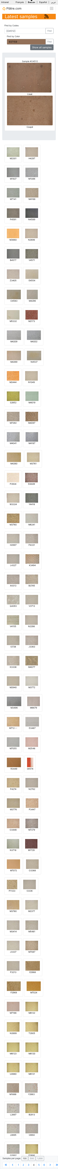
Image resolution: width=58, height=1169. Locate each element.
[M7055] (13, 742)
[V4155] (13, 620)
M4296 (32, 301)
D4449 (31, 484)
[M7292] (13, 416)
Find (49, 31)
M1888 (13, 1094)
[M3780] (13, 904)
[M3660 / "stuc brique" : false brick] (13, 233)
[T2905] (31, 1026)
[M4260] (14, 457)
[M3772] (31, 681)
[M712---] (13, 721)
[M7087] (31, 945)
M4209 (13, 341)
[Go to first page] (6, 1165)
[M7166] (13, 1006)
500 (32, 1158)
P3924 (13, 484)
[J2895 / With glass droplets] (13, 1128)
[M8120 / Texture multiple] (31, 1047)
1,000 (40, 1158)
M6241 (31, 524)
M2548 (31, 748)
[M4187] (32, 436)
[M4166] (31, 192)
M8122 (32, 1013)
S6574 (30, 768)
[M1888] (13, 1087)
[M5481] (31, 925)
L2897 (13, 1114)
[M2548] (31, 742)
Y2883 (31, 1094)
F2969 (14, 992)
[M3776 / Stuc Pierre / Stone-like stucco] (13, 803)
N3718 (13, 850)
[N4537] (34, 355)
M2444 (13, 382)
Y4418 (32, 504)
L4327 (13, 565)
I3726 (13, 646)
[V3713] (31, 599)
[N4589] (31, 213)
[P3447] (32, 803)
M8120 (32, 1053)
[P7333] (12, 884)
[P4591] (13, 213)
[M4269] (14, 355)
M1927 (13, 178)
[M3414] (13, 925)
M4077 (31, 667)
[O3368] (32, 864)
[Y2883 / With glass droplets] (31, 1087)
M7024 (33, 992)
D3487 (32, 728)
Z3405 (13, 280)
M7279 (31, 829)
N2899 (13, 1033)
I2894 (32, 1135)
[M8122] (31, 1006)
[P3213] (13, 965)
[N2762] (31, 782)
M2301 (13, 158)
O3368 (32, 870)
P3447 (32, 809)
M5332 (13, 321)
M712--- (13, 728)
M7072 (13, 870)
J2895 (13, 1135)
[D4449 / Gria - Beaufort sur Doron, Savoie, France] (31, 477)
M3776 (13, 809)
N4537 (34, 362)
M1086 (31, 178)
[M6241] (31, 518)
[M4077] (31, 660)
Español (43, 2)
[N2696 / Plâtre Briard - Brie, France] (31, 233)
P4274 (13, 789)
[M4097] (31, 416)
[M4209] (14, 335)
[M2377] (31, 904)
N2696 (31, 239)
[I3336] (29, 884)
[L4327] (13, 558)
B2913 (32, 1114)
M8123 (13, 1053)
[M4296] (32, 294)
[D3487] (32, 721)
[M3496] (14, 701)
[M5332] (13, 314)
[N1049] (31, 375)
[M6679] (33, 701)
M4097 (31, 423)
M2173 (31, 321)
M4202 (33, 341)
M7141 (13, 199)
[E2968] (32, 965)
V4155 (13, 626)
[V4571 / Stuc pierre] (31, 253)
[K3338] (13, 660)
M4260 (13, 463)
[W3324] (13, 497)
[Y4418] (31, 497)
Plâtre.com (13, 8)
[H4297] (31, 152)
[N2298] (31, 620)
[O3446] (13, 823)
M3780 (13, 911)
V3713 (32, 606)
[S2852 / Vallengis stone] (13, 396)
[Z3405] (13, 274)
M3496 (14, 707)
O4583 (13, 301)
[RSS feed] (46, 16)
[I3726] (13, 640)
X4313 (13, 585)
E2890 (32, 1155)
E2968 (32, 972)
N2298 (31, 626)
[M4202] (34, 335)
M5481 (31, 931)
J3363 (32, 646)
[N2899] (13, 1026)
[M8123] (13, 1047)
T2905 (32, 1033)
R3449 (14, 768)
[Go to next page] (50, 1165)
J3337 (13, 952)
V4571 (32, 260)
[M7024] (34, 986)
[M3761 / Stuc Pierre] (33, 457)
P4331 (32, 545)
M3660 (13, 239)
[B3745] (31, 579)
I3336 (30, 891)
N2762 (32, 789)
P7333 (12, 891)
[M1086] (31, 172)
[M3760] (13, 518)
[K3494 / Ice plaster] (32, 558)
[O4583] (14, 294)
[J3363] (31, 640)
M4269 (13, 362)
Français (20, 2)
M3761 (33, 463)
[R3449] (14, 762)
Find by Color (13, 36)
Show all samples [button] (42, 47)
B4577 (13, 260)
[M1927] (13, 172)
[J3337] (13, 945)
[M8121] (31, 1067)
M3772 (31, 687)
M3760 (13, 524)
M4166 (32, 199)
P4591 (13, 219)
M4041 (13, 443)
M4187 (32, 443)
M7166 (13, 1013)
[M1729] (31, 843)
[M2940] (13, 681)
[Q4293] (13, 599)
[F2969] (14, 986)
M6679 (33, 707)
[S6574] (30, 762)
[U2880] (13, 1067)
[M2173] (31, 314)
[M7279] (31, 823)
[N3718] (13, 843)
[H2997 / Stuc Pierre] (13, 538)
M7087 (31, 952)
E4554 (32, 280)
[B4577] (13, 253)
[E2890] (31, 1148)
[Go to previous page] (12, 1165)
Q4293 (13, 606)
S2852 (13, 402)
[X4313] (13, 579)
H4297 (32, 158)
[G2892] (13, 1148)
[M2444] (13, 375)
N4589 (31, 219)
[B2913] (31, 1108)
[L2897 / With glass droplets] (13, 1108)
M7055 (13, 748)
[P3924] (13, 477)
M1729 (31, 850)
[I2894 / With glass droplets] (31, 1128)
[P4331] (31, 538)
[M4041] (13, 436)
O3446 (13, 829)
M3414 (13, 931)
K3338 (13, 667)
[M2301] (13, 152)
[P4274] (13, 782)
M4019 (32, 402)
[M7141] (13, 192)
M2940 (13, 687)
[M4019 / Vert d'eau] (32, 396)
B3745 (32, 585)
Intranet (5, 2)
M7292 (13, 423)
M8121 (32, 1074)
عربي (53, 2)
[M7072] (13, 864)
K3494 (32, 565)
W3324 (13, 504)
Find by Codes (11, 25)
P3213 (13, 972)
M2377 (31, 911)
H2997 (13, 545)
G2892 (13, 1155)
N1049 (31, 382)
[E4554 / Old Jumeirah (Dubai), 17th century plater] (31, 274)
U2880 (13, 1074)
